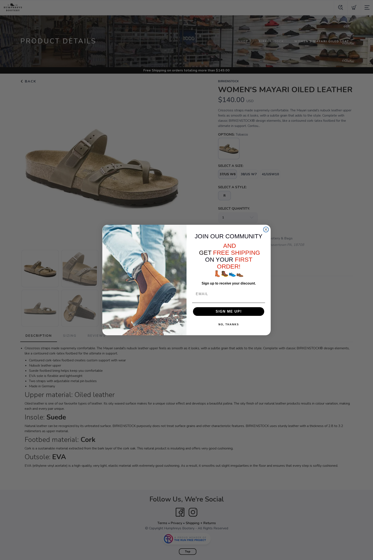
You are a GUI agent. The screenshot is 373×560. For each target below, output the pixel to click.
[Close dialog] (266, 229)
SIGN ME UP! (229, 311)
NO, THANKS (228, 324)
